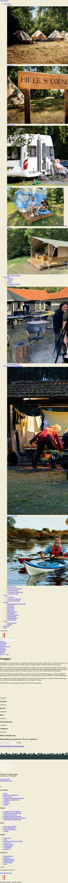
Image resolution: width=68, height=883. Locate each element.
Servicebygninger (12, 612)
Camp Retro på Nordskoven (11, 800)
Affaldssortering (11, 616)
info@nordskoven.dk (6, 781)
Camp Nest (7, 803)
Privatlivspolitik (11, 620)
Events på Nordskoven (10, 829)
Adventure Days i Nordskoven (12, 811)
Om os (5, 621)
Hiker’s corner (8, 796)
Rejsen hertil (10, 608)
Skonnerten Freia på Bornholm (12, 819)
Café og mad (10, 610)
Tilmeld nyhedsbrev (9, 859)
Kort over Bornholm (13, 615)
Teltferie (6, 804)
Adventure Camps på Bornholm (12, 813)
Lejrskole (6, 801)
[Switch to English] (4, 637)
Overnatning (7, 3)
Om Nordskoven (11, 623)
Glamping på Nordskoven (11, 795)
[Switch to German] (4, 635)
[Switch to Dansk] (4, 633)
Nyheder (9, 624)
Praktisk (6, 602)
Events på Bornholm (9, 828)
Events (5, 595)
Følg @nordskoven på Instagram (12, 746)
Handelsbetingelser (12, 618)
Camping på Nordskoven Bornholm (14, 798)
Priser (5, 839)
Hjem (1, 654)
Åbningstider (10, 607)
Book (5, 627)
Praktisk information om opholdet (16, 604)
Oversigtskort (11, 613)
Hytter (5, 793)
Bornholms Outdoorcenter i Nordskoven (15, 818)
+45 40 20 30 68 (4, 779)
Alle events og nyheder (10, 826)
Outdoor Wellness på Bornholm (12, 816)
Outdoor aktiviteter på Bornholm (13, 366)
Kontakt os (7, 626)
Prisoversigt (10, 605)
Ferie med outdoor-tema (10, 814)
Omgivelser (7, 277)
